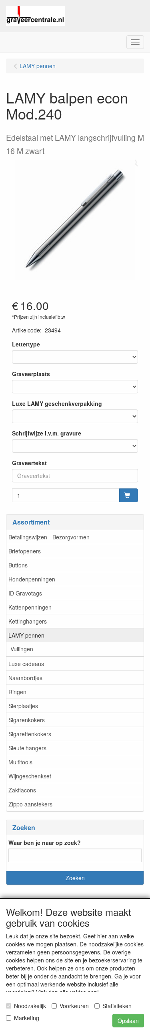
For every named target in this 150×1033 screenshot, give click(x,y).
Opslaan (128, 1021)
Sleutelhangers (27, 748)
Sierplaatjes (23, 706)
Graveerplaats (31, 374)
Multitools (20, 762)
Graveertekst (29, 463)
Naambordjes (25, 678)
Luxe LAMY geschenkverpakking (57, 403)
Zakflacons (22, 790)
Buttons (18, 565)
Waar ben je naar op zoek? (44, 843)
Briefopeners (24, 551)
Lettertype (26, 344)
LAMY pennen (26, 635)
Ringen (17, 692)
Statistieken (117, 1006)
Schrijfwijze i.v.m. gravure (46, 433)
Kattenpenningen (30, 607)
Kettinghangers (27, 621)
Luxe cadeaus (26, 664)
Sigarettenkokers (29, 734)
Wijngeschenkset (29, 776)
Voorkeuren (74, 1006)
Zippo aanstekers (30, 804)
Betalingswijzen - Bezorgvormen (49, 537)
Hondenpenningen (31, 579)
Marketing (26, 1018)
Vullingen (21, 649)
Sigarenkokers (26, 720)
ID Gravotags (25, 593)
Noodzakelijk (30, 1006)
